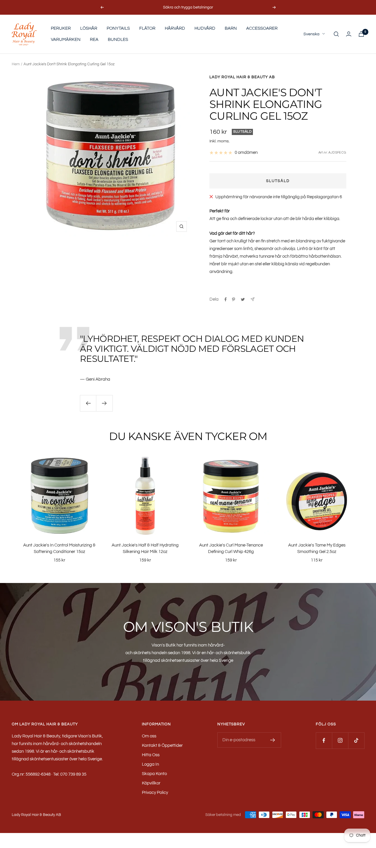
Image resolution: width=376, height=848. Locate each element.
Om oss (149, 736)
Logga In (150, 764)
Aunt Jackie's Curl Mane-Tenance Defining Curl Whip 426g (231, 548)
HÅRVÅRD (175, 28)
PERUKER (61, 28)
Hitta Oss (151, 755)
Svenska (311, 34)
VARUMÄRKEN (65, 39)
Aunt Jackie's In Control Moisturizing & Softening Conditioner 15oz (59, 548)
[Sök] (336, 34)
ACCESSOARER (262, 28)
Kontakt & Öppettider (162, 745)
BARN (231, 28)
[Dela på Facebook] (225, 299)
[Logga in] (348, 33)
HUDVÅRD (204, 28)
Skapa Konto (154, 774)
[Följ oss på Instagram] (340, 740)
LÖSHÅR (88, 28)
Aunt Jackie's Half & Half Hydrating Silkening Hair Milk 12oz (145, 548)
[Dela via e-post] (252, 299)
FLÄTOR (147, 28)
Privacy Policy (155, 792)
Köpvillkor (151, 783)
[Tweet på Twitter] (242, 299)
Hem (16, 64)
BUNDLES (118, 39)
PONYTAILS (118, 28)
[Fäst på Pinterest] (233, 299)
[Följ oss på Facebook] (324, 740)
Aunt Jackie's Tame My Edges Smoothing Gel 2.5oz (316, 548)
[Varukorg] (361, 34)
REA (94, 39)
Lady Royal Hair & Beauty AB (242, 77)
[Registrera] (272, 740)
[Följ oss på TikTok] (356, 740)
